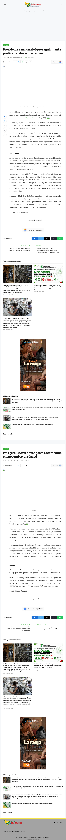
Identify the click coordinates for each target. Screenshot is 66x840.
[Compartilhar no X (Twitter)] (19, 61)
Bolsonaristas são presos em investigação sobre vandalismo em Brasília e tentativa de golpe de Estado (47, 250)
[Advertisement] (33, 27)
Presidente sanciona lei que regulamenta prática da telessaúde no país (47, 629)
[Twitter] (4, 121)
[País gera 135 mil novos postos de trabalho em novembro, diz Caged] (33, 489)
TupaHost (47, 837)
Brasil (6, 45)
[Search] (61, 4)
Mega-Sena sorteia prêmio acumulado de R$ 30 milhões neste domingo (32, 424)
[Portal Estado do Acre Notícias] (33, 4)
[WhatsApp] (4, 134)
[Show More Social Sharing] (30, 61)
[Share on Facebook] (15, 61)
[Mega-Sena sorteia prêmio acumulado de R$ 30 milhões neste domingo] (6, 426)
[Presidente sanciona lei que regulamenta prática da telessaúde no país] (33, 85)
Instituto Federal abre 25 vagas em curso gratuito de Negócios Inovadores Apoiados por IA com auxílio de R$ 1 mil (48, 287)
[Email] (4, 125)
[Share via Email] (26, 61)
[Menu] (5, 4)
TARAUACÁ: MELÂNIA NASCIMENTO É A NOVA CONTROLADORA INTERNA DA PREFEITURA (17, 629)
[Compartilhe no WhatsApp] (22, 61)
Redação (7, 57)
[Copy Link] (4, 130)
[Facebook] (4, 116)
